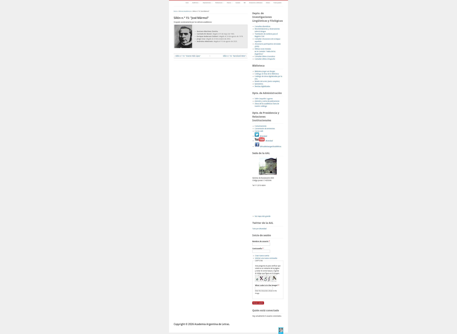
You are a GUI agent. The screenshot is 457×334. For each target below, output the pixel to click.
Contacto (238, 2)
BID (245, 2)
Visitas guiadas (277, 2)
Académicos (194, 3)
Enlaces (268, 2)
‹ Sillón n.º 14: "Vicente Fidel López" (188, 56)
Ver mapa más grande (262, 216)
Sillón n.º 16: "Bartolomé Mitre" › (235, 56)
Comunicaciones (260, 126)
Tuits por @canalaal (259, 229)
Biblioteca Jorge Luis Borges (265, 71)
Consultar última (265, 56)
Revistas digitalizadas (262, 86)
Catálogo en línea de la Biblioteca (267, 74)
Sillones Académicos (185, 11)
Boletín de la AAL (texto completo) (267, 81)
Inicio (187, 2)
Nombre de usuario (261, 241)
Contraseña (257, 248)
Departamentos (206, 3)
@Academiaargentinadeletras (270, 146)
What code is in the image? (267, 285)
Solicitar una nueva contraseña (266, 258)
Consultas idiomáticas (262, 26)
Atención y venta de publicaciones (267, 101)
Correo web (259, 131)
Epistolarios (259, 84)
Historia (228, 3)
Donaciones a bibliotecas (255, 2)
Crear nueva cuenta (262, 256)
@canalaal (263, 136)
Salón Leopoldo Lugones (264, 99)
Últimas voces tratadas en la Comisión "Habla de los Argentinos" (265, 51)
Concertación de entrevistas (265, 128)
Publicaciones (218, 3)
